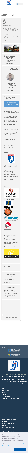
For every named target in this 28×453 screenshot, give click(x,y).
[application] (11, 253)
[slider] (10, 256)
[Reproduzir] (5, 256)
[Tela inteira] (17, 256)
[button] (11, 253)
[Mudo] (15, 256)
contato (9, 381)
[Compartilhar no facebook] (7, 317)
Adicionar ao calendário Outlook (10, 58)
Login (20, 4)
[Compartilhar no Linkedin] (13, 317)
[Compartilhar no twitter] (10, 317)
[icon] (7, 374)
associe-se (16, 381)
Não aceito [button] (8, 449)
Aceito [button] (20, 449)
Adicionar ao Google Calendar (10, 62)
